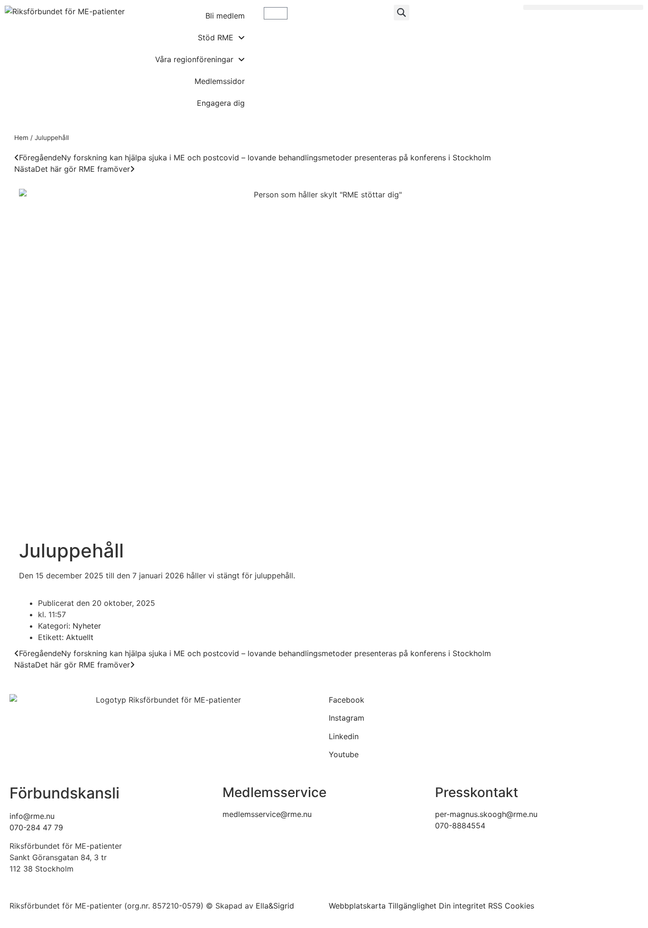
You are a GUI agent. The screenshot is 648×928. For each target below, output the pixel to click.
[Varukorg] (275, 13)
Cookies (519, 905)
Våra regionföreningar (194, 59)
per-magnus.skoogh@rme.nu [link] (486, 814)
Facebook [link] (346, 700)
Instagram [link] (346, 718)
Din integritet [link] (462, 905)
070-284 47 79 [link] (36, 827)
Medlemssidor (219, 81)
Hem (21, 137)
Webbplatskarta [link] (357, 905)
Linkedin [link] (344, 736)
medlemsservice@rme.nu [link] (267, 814)
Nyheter (87, 626)
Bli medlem (225, 15)
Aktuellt (79, 637)
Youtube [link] (344, 754)
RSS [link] (495, 905)
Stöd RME (215, 37)
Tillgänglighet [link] (412, 905)
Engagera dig (221, 103)
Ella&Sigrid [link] (275, 905)
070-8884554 (460, 825)
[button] (401, 12)
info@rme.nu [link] (32, 816)
